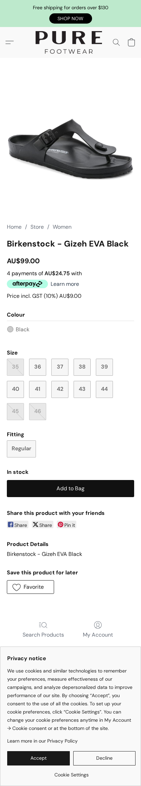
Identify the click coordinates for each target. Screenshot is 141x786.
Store (37, 226)
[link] (71, 772)
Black (22, 329)
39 (104, 366)
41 (37, 388)
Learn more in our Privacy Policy (42, 741)
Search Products (43, 634)
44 (104, 388)
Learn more (65, 284)
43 (82, 388)
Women (62, 226)
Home (14, 226)
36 (37, 366)
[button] (70, 18)
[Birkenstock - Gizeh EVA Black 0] (70, 148)
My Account (98, 634)
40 (15, 388)
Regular (21, 448)
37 (60, 366)
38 (82, 366)
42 (60, 388)
